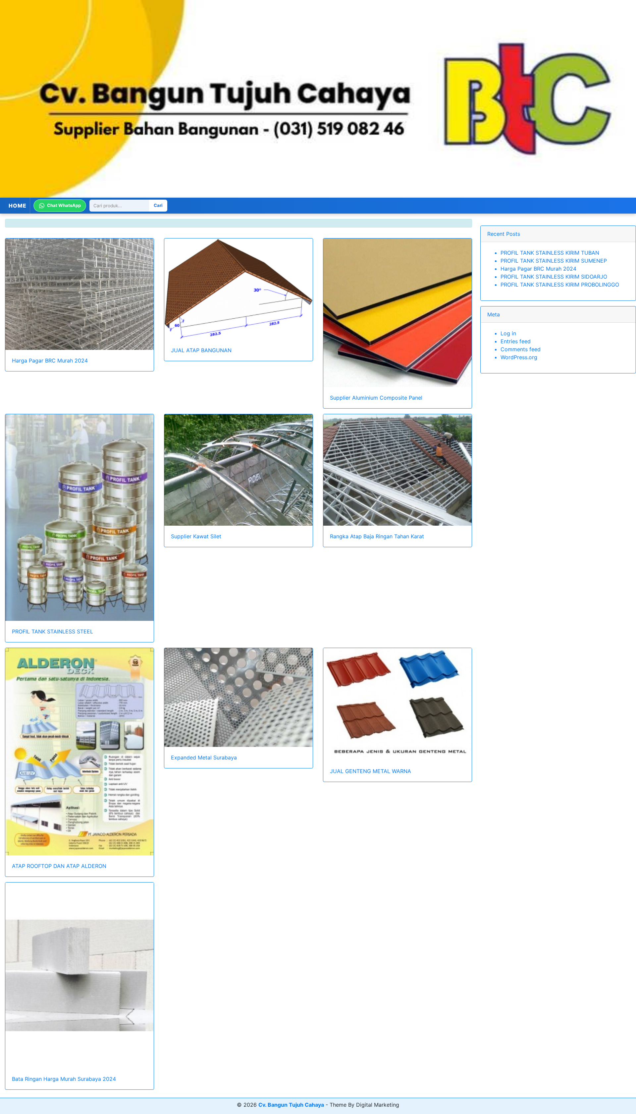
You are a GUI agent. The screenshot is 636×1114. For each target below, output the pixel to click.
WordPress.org (519, 357)
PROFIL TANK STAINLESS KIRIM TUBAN (550, 252)
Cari (158, 205)
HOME (17, 205)
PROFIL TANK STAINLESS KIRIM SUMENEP (554, 260)
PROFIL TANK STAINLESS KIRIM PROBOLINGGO (560, 284)
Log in (508, 333)
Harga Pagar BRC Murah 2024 (538, 268)
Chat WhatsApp (64, 205)
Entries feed (516, 341)
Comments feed (521, 349)
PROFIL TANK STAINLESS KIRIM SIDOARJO (554, 276)
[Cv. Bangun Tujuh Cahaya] (318, 99)
